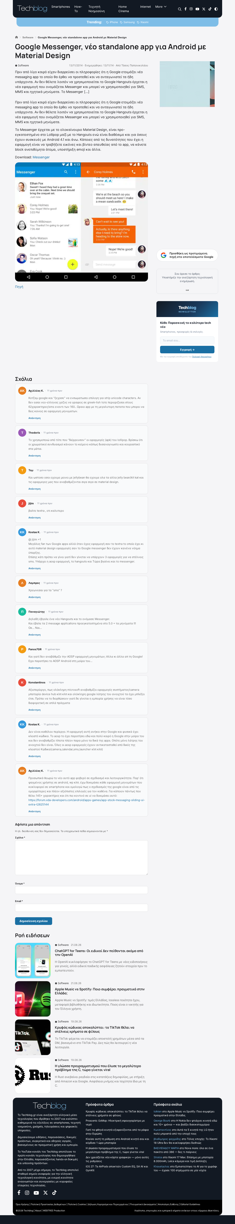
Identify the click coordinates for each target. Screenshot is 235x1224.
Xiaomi (144, 22)
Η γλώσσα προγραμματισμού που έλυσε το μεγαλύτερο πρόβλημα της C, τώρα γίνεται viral (98, 1068)
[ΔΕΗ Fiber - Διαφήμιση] (187, 84)
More (158, 6)
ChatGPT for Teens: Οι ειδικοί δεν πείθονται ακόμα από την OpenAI (99, 953)
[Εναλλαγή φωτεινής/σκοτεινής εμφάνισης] (216, 8)
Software (23, 65)
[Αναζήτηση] (180, 8)
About (38, 1210)
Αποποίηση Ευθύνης (168, 1204)
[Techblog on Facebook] (186, 9)
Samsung (129, 22)
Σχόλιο (20, 837)
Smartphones (60, 6)
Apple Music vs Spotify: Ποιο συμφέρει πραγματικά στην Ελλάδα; (100, 991)
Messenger (41, 157)
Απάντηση (34, 418)
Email (19, 901)
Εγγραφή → (187, 349)
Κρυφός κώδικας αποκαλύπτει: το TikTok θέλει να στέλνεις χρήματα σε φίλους (94, 1029)
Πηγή (19, 287)
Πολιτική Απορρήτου (201, 356)
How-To (78, 9)
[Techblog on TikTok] (210, 9)
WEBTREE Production (54, 1210)
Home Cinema (123, 9)
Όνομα (20, 883)
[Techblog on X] (203, 9)
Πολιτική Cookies (77, 1204)
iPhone (114, 22)
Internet (145, 6)
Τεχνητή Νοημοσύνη (96, 9)
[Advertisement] (81, 331)
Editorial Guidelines (190, 1204)
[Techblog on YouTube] (197, 9)
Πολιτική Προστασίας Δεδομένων (48, 1204)
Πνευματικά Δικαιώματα (143, 1204)
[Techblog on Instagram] (191, 9)
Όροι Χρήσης (22, 1204)
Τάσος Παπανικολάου (134, 65)
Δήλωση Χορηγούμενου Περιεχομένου (108, 1204)
